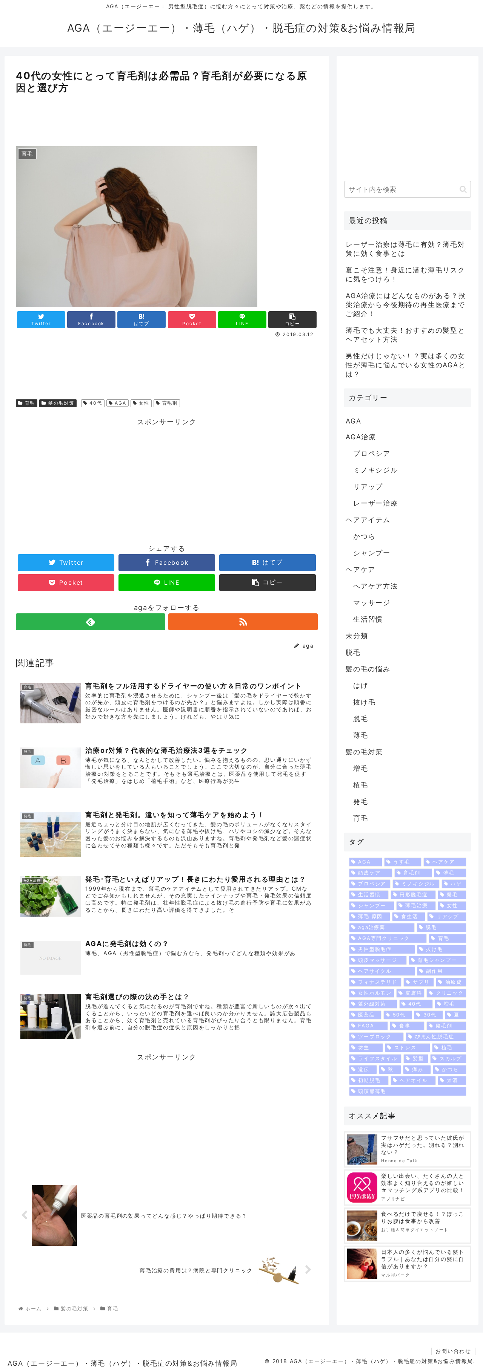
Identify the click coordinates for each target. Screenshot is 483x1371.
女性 (143, 403)
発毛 (360, 801)
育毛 (29, 403)
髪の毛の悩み (368, 669)
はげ (360, 685)
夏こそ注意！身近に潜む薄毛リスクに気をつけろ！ (405, 274)
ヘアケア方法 (375, 586)
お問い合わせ (453, 1351)
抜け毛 (364, 702)
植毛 (360, 785)
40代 (95, 403)
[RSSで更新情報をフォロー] (243, 621)
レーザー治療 (375, 503)
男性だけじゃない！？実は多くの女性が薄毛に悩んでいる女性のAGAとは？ (406, 365)
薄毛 (360, 735)
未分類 (357, 636)
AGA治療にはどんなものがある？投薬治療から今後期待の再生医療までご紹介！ (406, 305)
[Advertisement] (167, 117)
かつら (364, 536)
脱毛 (353, 652)
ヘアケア (360, 569)
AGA (119, 403)
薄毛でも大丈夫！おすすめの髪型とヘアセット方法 (405, 334)
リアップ (368, 487)
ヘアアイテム (368, 520)
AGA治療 (361, 437)
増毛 (360, 768)
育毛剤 (169, 403)
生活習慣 (368, 619)
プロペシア (372, 453)
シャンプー (372, 553)
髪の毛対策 (60, 403)
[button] (463, 189)
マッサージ (372, 603)
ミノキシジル (375, 470)
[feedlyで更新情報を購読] (90, 621)
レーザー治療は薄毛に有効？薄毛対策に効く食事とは (405, 248)
